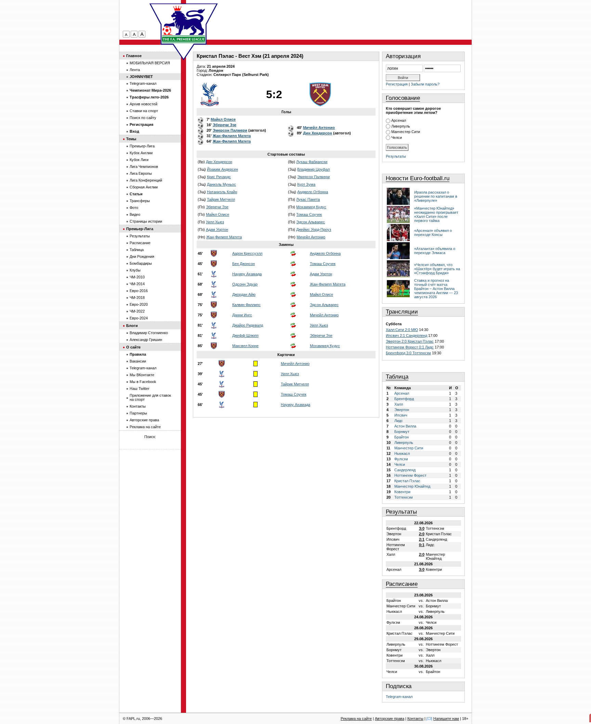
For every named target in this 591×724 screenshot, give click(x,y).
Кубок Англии (141, 153)
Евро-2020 (139, 304)
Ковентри (402, 492)
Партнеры (138, 413)
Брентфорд (404, 399)
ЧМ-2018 (137, 297)
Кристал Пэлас (407, 481)
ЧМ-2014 (137, 284)
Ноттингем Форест (410, 475)
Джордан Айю (243, 294)
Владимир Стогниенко (149, 333)
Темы (131, 139)
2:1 (421, 539)
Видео (135, 214)
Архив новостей (143, 104)
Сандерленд (405, 470)
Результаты (396, 156)
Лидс (398, 421)
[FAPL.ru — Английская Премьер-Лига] (183, 23)
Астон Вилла (405, 426)
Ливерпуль (400, 126)
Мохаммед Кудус (311, 207)
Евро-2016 (139, 291)
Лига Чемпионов (144, 166)
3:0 (421, 528)
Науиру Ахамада (247, 274)
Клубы (135, 270)
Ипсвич (400, 415)
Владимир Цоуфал (313, 169)
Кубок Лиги (139, 160)
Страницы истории (146, 221)
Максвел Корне (245, 346)
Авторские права (144, 420)
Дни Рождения (142, 256)
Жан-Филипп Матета (224, 237)
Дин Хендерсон (219, 162)
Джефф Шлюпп (245, 335)
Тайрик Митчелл (221, 199)
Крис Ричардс (219, 177)
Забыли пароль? (425, 84)
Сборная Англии (144, 187)
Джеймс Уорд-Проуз (313, 229)
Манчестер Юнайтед (412, 486)
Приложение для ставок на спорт (150, 397)
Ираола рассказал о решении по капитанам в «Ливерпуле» (435, 196)
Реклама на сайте (145, 427)
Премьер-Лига (142, 146)
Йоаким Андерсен (222, 169)
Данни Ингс (242, 315)
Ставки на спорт (144, 111)
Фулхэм (401, 459)
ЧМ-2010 (137, 277)
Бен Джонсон (243, 264)
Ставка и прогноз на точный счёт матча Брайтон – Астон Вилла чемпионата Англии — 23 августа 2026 (436, 288)
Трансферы (140, 201)
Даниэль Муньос (221, 184)
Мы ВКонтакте (142, 375)
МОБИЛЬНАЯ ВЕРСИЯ (150, 63)
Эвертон (401, 410)
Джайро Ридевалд (247, 325)
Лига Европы (141, 173)
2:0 (421, 534)
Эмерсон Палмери (313, 177)
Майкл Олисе (217, 214)
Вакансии (138, 361)
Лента (135, 70)
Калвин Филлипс (246, 305)
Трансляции (402, 311)
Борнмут (401, 432)
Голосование (403, 98)
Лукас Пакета (308, 199)
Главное (134, 56)
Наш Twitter (139, 388)
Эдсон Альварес (310, 222)
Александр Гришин (146, 340)
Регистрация (397, 84)
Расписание (402, 584)
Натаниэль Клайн (222, 192)
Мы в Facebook (143, 382)
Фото (134, 208)
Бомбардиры (141, 263)
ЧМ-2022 (137, 311)
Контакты (138, 406)
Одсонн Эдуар (245, 284)
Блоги (132, 326)
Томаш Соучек (309, 214)
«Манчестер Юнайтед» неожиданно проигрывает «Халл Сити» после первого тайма (436, 214)
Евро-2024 (139, 318)
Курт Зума (306, 184)
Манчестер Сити (405, 132)
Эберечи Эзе (217, 207)
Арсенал (398, 120)
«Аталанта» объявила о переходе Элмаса (434, 251)
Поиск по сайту (143, 118)
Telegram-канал (399, 697)
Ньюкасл (402, 453)
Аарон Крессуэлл (247, 253)
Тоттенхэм (403, 497)
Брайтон (401, 437)
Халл (398, 404)
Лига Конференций (146, 180)
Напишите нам (446, 718)
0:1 (421, 545)
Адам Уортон (217, 229)
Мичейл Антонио (311, 237)
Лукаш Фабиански (311, 162)
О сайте (133, 347)
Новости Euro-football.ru (417, 178)
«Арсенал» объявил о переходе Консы (433, 232)
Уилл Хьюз (215, 222)
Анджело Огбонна (312, 192)
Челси (396, 137)
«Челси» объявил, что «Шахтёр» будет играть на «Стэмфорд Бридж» (437, 269)
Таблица (397, 376)
